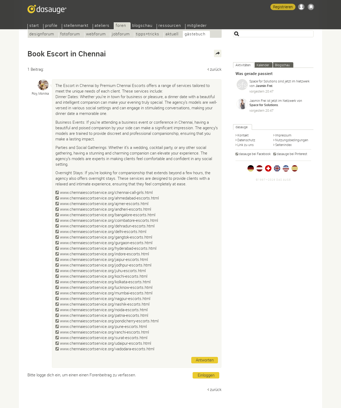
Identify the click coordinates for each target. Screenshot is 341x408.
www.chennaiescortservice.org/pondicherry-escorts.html (109, 320)
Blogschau (142, 26)
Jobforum (121, 34)
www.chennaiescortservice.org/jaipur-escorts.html (104, 259)
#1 (215, 85)
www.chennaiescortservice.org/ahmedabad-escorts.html (109, 198)
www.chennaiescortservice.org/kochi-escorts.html (103, 276)
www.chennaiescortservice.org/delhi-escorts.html (103, 231)
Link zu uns (245, 145)
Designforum (41, 34)
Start (34, 26)
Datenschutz (246, 140)
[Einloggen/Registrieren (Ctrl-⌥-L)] (301, 7)
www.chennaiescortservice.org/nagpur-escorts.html (105, 298)
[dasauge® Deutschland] (250, 168)
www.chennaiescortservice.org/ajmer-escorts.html (104, 203)
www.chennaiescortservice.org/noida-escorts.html (104, 309)
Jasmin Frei (263, 86)
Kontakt (243, 135)
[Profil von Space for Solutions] (242, 84)
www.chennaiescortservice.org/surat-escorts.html (103, 337)
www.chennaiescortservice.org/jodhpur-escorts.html (105, 265)
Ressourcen (170, 26)
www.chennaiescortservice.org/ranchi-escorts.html (104, 332)
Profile (51, 26)
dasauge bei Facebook (255, 154)
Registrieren (283, 6)
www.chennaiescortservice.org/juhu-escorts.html (103, 270)
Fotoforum (70, 34)
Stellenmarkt (76, 26)
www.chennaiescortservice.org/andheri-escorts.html (105, 209)
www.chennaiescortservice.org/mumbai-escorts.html (106, 292)
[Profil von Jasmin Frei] (242, 104)
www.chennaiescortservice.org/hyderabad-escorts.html (108, 248)
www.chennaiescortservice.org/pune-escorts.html (103, 326)
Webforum (96, 34)
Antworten (205, 360)
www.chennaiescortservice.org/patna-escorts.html (104, 315)
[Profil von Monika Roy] (43, 84)
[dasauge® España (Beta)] (294, 168)
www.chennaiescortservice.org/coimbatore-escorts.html (109, 220)
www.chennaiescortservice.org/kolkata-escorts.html (105, 281)
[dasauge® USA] (286, 168)
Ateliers (102, 26)
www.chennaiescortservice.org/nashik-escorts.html (104, 304)
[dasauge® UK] (277, 168)
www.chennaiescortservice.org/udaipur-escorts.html (105, 343)
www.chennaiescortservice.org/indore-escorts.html (104, 253)
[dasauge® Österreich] (259, 168)
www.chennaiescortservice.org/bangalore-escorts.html (107, 214)
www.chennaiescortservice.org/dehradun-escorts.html (107, 225)
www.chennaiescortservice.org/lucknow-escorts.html (106, 287)
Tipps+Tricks (147, 34)
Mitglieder (197, 26)
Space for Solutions (263, 81)
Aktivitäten (243, 65)
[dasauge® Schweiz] (268, 168)
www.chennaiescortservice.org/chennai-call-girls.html (106, 192)
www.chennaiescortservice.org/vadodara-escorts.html (107, 348)
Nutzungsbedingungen (291, 140)
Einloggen (206, 375)
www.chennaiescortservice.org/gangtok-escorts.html (106, 237)
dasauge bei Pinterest (292, 154)
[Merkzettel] (311, 7)
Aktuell (171, 34)
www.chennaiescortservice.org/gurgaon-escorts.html (106, 242)
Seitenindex (283, 145)
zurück (215, 69)
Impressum (283, 135)
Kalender (263, 65)
